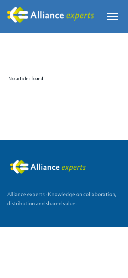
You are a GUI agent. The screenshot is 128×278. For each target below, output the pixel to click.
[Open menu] (112, 16)
